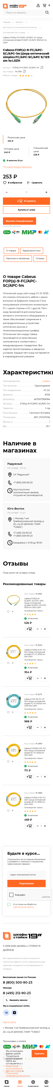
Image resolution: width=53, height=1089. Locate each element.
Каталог (20, 1086)
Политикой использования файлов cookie (14, 1068)
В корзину (30, 201)
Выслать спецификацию (19, 221)
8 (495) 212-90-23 (17, 993)
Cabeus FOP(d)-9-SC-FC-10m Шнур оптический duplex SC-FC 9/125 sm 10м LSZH (35, 751)
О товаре (11, 250)
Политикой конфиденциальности (18, 1074)
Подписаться (26, 883)
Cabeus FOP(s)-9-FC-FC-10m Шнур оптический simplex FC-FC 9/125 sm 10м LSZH (35, 653)
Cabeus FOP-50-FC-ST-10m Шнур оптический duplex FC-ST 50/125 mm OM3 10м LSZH (35, 702)
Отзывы (40, 258)
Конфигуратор (33, 1086)
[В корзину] (29, 629)
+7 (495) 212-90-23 (22, 533)
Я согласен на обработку (25, 905)
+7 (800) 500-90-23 (23, 482)
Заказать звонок (18, 1000)
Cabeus (46, 381)
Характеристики (32, 250)
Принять (39, 1053)
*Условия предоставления (17, 167)
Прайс (46, 1086)
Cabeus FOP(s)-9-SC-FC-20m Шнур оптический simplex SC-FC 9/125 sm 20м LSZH (35, 800)
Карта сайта (9, 1022)
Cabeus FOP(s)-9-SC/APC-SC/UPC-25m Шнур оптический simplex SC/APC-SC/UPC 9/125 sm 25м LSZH (35, 602)
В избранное (15, 182)
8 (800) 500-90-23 (17, 982)
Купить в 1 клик (26, 209)
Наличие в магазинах (17, 258)
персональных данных (23, 907)
